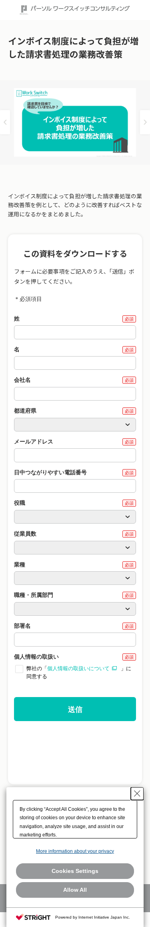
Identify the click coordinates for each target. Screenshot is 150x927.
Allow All (75, 890)
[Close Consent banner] (137, 793)
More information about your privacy (75, 851)
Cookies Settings (75, 871)
